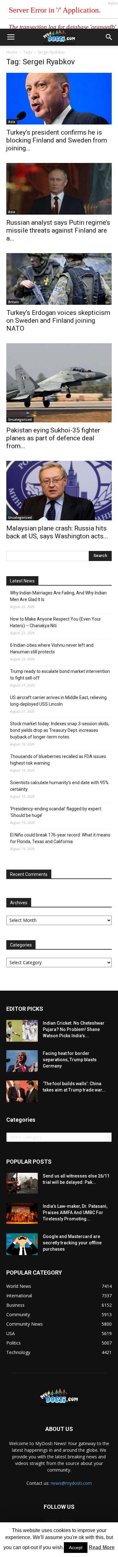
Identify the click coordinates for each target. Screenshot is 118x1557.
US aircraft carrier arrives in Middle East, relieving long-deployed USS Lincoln (58, 701)
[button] (109, 37)
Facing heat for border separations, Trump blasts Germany (70, 1059)
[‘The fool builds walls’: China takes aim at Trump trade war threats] (22, 1091)
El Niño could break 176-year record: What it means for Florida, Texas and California (60, 838)
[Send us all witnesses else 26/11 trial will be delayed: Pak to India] (22, 1183)
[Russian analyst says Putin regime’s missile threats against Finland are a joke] (59, 189)
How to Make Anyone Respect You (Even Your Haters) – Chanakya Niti (55, 622)
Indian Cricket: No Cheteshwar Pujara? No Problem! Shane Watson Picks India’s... (73, 1029)
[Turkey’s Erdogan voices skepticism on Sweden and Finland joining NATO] (59, 279)
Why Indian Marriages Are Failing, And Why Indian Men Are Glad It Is (58, 596)
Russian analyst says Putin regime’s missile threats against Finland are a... (58, 230)
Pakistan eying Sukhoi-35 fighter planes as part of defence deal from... (53, 438)
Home (11, 52)
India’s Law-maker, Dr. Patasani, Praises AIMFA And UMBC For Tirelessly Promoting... (75, 1212)
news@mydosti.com (71, 1483)
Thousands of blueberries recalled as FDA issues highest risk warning (58, 760)
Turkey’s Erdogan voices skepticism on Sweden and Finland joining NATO (58, 320)
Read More (102, 1547)
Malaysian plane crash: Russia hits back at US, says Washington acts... (57, 532)
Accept (75, 1547)
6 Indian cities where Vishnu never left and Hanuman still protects (51, 648)
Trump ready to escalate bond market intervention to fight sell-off (60, 674)
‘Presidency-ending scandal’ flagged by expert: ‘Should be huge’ (56, 812)
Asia (11, 121)
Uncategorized (20, 419)
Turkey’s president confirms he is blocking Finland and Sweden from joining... (56, 140)
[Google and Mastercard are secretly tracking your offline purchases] (22, 1244)
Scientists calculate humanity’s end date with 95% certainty (59, 786)
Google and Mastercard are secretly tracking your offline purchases (72, 1243)
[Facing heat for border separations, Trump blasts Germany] (22, 1061)
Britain (13, 302)
